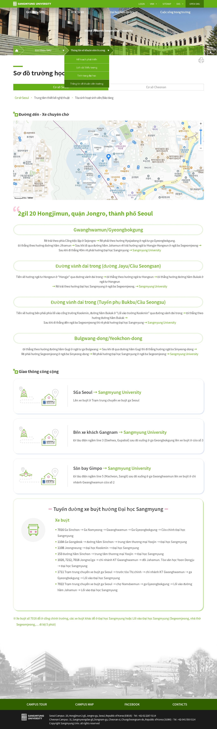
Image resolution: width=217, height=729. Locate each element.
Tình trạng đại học (86, 75)
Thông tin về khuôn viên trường (86, 83)
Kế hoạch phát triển (86, 59)
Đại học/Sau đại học (122, 12)
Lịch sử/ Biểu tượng (86, 67)
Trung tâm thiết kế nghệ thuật (52, 97)
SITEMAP (167, 3)
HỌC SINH (77, 12)
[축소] (200, 148)
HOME (16, 50)
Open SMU (195, 3)
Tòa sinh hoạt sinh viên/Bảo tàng (94, 97)
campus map (84, 704)
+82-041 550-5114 (186, 719)
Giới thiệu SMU (35, 12)
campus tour (37, 704)
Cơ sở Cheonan (156, 87)
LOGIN (142, 3)
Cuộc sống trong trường (175, 12)
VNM (152, 3)
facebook (132, 704)
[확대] (200, 123)
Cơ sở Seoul (61, 87)
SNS (178, 3)
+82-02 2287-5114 (147, 715)
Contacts (180, 704)
